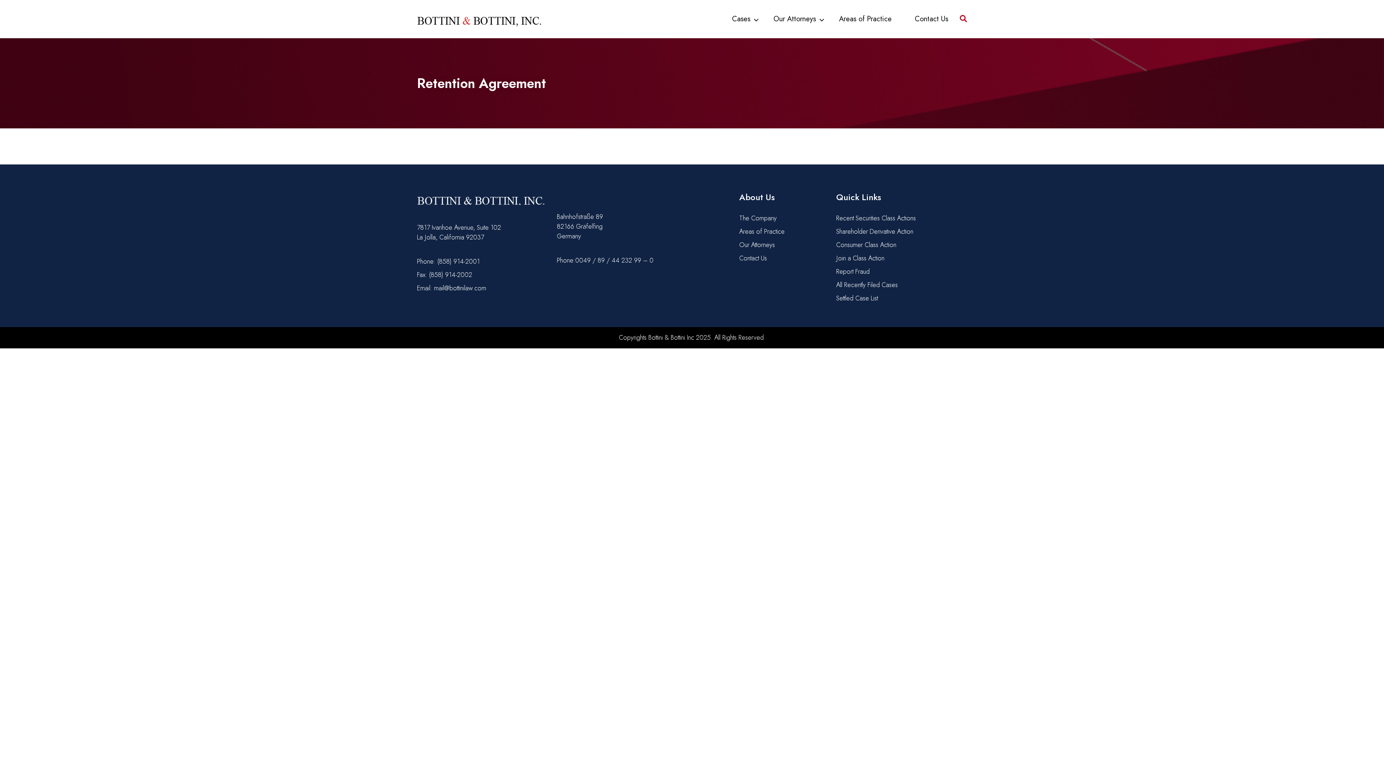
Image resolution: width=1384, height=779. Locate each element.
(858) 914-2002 (450, 275)
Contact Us (931, 19)
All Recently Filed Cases (867, 285)
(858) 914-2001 (458, 261)
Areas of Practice (865, 19)
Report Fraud (853, 271)
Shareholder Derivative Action (874, 231)
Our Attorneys (794, 19)
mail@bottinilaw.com (460, 288)
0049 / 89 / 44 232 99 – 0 (614, 260)
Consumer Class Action (866, 245)
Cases (741, 19)
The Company (758, 218)
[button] (963, 16)
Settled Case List (857, 298)
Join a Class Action (860, 258)
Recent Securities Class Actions (876, 218)
